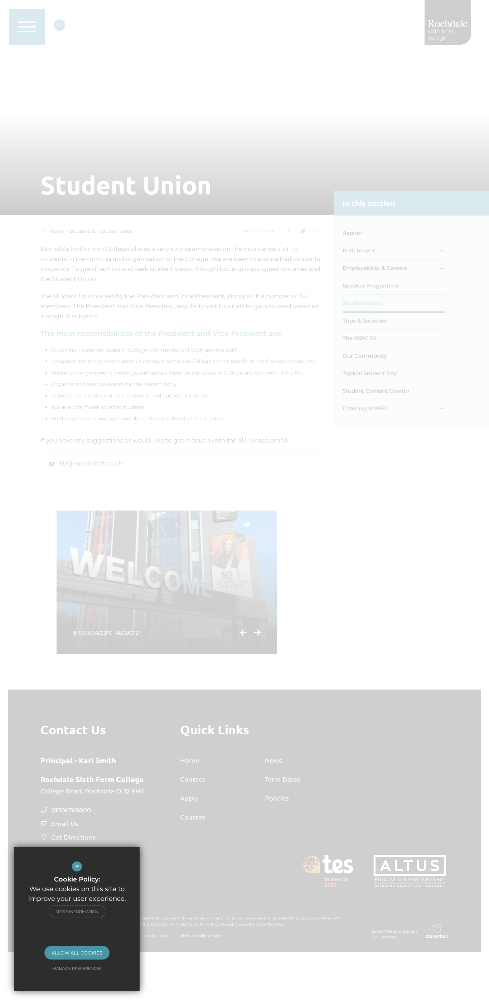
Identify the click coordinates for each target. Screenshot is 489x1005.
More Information (76, 911)
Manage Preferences (77, 968)
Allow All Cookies (77, 953)
